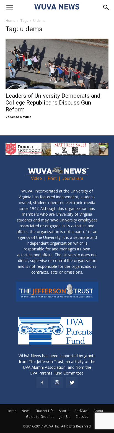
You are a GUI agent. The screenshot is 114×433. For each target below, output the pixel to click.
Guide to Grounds (40, 416)
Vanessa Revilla (19, 117)
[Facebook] (42, 382)
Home (10, 20)
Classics (82, 416)
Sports (64, 410)
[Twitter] (71, 382)
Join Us (64, 416)
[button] (106, 7)
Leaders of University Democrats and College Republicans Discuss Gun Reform (53, 102)
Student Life (44, 410)
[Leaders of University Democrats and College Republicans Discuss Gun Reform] (57, 64)
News (26, 410)
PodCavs (81, 410)
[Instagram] (57, 382)
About (98, 410)
